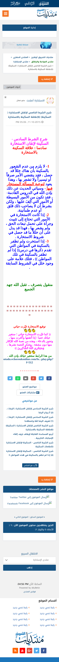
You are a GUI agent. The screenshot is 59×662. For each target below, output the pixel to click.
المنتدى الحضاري (20, 57)
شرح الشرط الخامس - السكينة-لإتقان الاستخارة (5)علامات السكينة (29, 445)
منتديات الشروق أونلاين (42, 57)
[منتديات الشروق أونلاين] (47, 18)
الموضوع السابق (36, 517)
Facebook (12, 503)
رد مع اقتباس (29, 465)
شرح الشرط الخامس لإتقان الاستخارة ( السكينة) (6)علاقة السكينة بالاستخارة (29, 428)
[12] (33, 330)
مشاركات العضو (28, 393)
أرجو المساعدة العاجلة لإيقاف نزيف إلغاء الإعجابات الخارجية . (33, 436)
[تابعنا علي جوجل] (29, 650)
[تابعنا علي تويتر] (36, 650)
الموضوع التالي (22, 517)
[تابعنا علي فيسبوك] (43, 650)
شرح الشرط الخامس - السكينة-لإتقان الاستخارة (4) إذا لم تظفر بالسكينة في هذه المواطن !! (29, 453)
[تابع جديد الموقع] (15, 650)
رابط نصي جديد (47, 607)
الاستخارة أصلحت (36, 100)
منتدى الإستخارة (20, 61)
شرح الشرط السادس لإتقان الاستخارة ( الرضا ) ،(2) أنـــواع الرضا (29, 411)
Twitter (14, 497)
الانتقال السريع (29, 553)
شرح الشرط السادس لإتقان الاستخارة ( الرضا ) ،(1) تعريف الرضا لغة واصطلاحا (29, 419)
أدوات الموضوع (13, 87)
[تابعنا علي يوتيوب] (22, 650)
